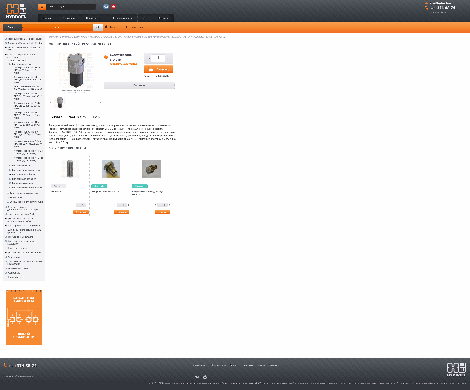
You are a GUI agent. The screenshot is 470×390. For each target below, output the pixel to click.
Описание (57, 116)
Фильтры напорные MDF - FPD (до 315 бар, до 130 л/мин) (27, 96)
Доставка (234, 365)
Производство (93, 18)
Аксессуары (16, 197)
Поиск (11, 27)
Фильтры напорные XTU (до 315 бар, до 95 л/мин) (28, 159)
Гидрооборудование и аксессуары (25, 39)
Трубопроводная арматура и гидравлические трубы (22, 219)
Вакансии (274, 365)
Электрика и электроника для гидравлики (22, 242)
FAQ (145, 18)
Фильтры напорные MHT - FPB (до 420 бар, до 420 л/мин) (27, 80)
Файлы (96, 116)
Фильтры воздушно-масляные (27, 187)
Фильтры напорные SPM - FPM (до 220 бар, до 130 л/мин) (28, 144)
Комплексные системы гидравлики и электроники (25, 262)
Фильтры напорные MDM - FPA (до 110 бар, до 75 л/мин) (27, 70)
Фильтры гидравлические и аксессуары (21, 55)
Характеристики (77, 116)
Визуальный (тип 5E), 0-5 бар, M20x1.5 (147, 192)
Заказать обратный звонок (18, 376)
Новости (260, 365)
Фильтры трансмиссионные (26, 170)
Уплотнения (13, 257)
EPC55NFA (56, 191)
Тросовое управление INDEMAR (24, 252)
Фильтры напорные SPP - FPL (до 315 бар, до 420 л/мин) (27, 134)
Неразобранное (15, 277)
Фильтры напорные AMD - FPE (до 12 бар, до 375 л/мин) (27, 106)
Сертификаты (200, 365)
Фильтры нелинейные (23, 174)
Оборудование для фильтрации (26, 202)
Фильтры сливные (21, 165)
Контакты (163, 18)
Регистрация (137, 27)
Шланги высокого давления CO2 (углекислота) (24, 231)
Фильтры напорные (22, 64)
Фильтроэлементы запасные (25, 193)
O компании (69, 18)
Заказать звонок (438, 13)
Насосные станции (17, 248)
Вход (112, 27)
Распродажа (13, 273)
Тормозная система (17, 268)
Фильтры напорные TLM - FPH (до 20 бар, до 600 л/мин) (27, 125)
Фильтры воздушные (22, 183)
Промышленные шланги (20, 237)
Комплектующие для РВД (20, 214)
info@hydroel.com (441, 3)
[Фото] (60, 102)
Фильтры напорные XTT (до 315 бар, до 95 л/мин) (28, 152)
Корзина (54, 6)
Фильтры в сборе (18, 60)
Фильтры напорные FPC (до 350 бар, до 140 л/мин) (28, 88)
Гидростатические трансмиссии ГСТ (24, 49)
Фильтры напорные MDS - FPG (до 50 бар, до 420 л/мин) (27, 115)
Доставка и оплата (122, 18)
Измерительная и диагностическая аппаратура (22, 208)
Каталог (47, 18)
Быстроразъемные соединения (24, 225)
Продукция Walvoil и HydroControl (24, 43)
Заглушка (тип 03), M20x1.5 (105, 191)
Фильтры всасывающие (24, 179)
